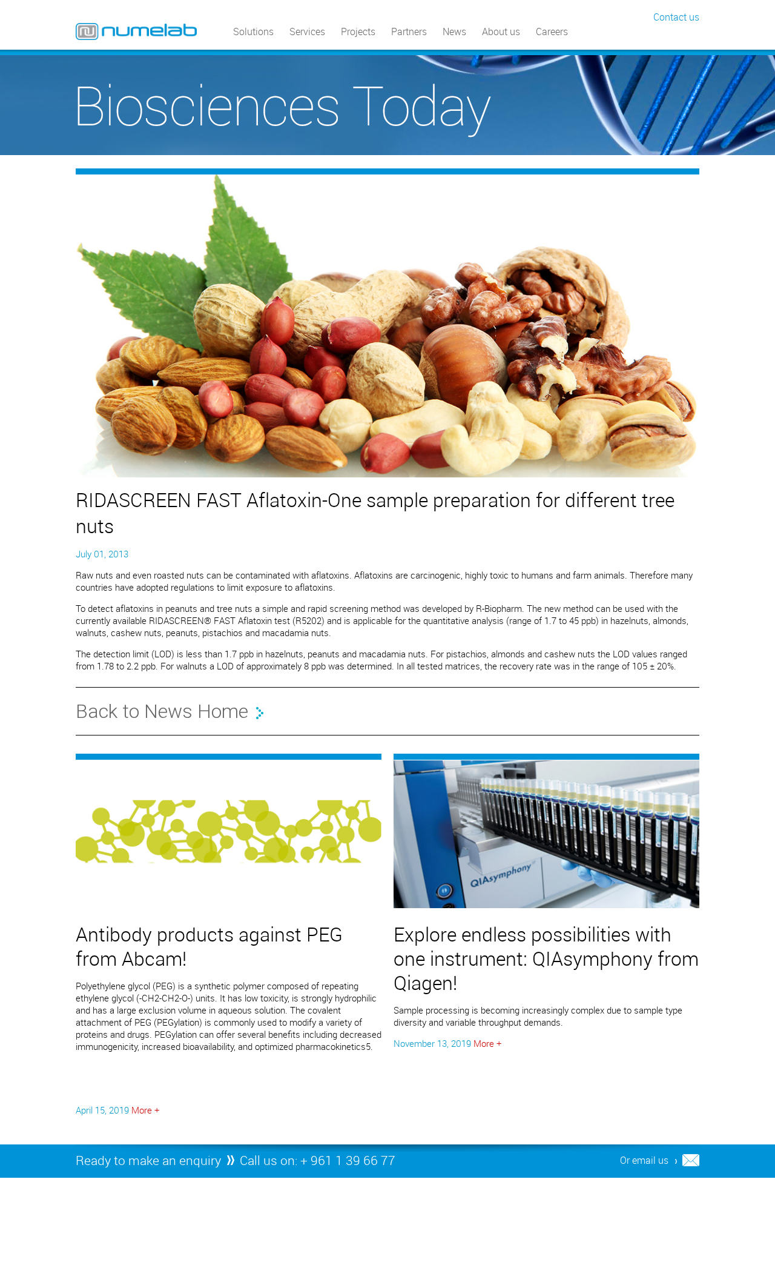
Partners (409, 31)
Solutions (253, 31)
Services (307, 31)
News (454, 31)
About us (501, 31)
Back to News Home (164, 711)
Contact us (676, 17)
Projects (358, 31)
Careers (552, 31)
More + (145, 1110)
